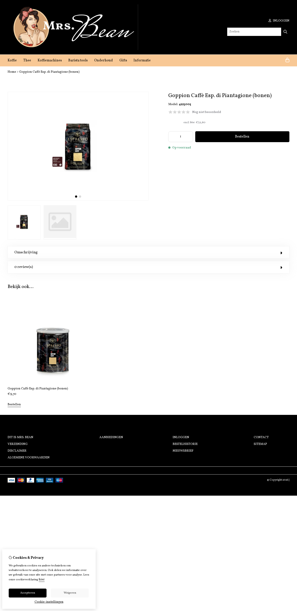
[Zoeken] (285, 31)
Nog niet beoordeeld (206, 112)
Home (12, 72)
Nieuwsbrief (183, 451)
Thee (27, 60)
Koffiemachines (50, 60)
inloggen (280, 21)
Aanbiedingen (111, 437)
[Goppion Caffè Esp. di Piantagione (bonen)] (78, 200)
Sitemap (260, 444)
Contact (261, 437)
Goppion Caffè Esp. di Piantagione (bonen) (49, 72)
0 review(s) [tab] (23, 266)
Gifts (123, 60)
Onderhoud (103, 60)
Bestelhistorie (185, 444)
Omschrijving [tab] (26, 252)
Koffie (12, 60)
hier (42, 579)
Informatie (142, 60)
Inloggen (181, 437)
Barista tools (78, 60)
